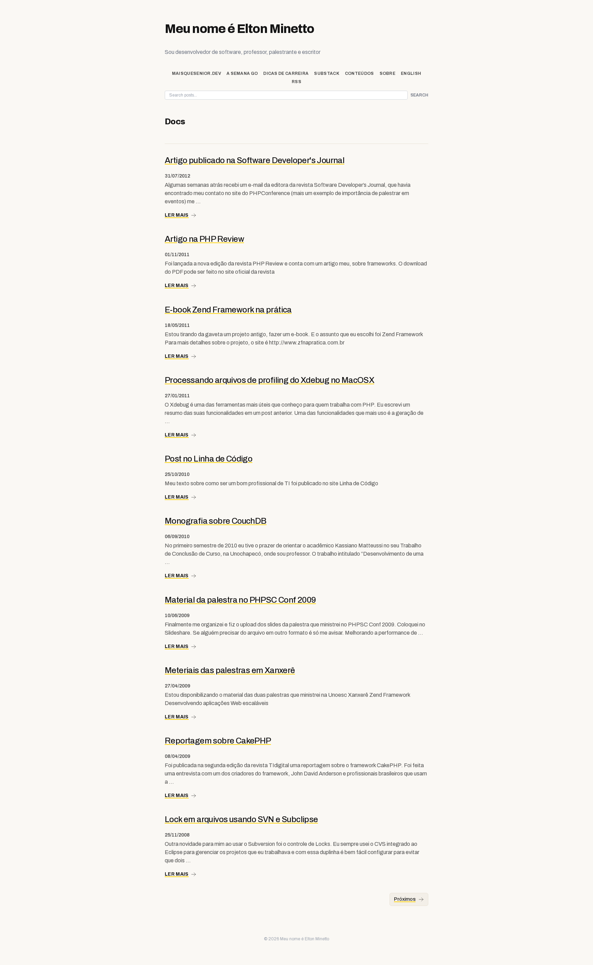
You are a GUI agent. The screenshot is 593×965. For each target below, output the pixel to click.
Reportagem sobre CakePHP (218, 740)
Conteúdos (359, 73)
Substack (326, 73)
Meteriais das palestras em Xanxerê (230, 670)
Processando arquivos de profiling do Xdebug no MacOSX (269, 380)
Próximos (405, 899)
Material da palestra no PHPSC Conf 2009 (240, 599)
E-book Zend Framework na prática (228, 309)
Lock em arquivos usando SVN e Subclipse (241, 819)
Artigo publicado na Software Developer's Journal (254, 160)
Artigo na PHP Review (204, 239)
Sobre (388, 73)
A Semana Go (242, 73)
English (411, 73)
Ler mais (177, 215)
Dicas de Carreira (286, 73)
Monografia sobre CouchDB (216, 520)
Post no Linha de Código (208, 458)
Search (419, 95)
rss (296, 82)
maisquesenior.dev (196, 73)
